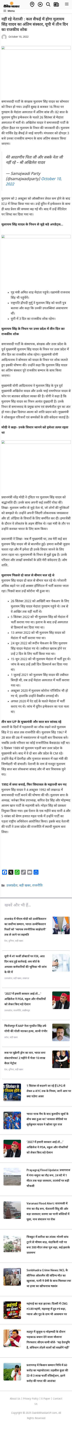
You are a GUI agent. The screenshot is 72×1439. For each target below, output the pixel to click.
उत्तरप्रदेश (11, 886)
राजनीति (37, 886)
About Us (15, 1399)
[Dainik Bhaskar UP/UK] (12, 4)
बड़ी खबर (25, 886)
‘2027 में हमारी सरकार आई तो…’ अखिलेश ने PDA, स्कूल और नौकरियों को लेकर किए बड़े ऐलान (25, 999)
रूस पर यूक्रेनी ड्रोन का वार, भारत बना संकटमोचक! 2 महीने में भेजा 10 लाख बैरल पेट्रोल (24, 1058)
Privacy (27, 1399)
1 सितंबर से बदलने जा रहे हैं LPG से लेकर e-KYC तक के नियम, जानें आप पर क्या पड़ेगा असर (49, 1091)
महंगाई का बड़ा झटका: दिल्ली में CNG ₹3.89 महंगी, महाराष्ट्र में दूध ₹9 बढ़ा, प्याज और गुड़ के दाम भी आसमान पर (47, 1309)
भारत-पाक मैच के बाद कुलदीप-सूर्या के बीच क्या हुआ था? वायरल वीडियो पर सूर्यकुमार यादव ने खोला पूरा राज (48, 1119)
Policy (35, 1399)
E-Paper (45, 1399)
